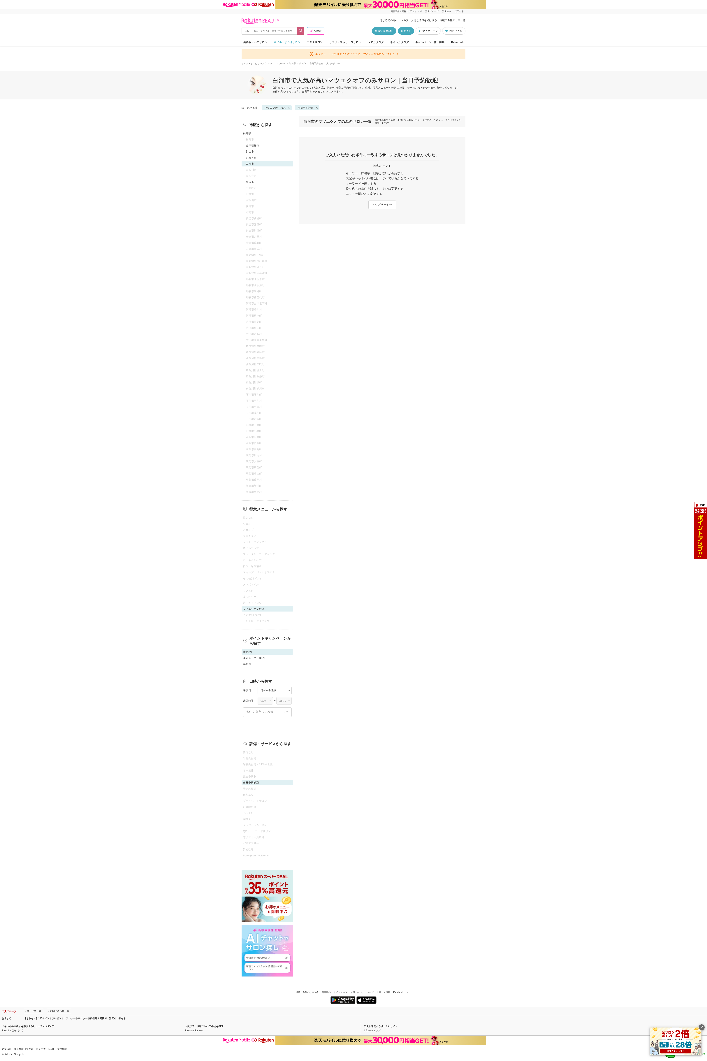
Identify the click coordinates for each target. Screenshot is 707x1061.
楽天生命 (446, 11)
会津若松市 (252, 145)
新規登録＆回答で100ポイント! (406, 11)
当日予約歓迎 (316, 63)
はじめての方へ (389, 20)
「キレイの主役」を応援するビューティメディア (28, 1026)
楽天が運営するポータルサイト (381, 1026)
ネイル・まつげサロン (287, 42)
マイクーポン (430, 30)
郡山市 (250, 151)
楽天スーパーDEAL (254, 657)
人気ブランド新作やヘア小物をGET (204, 1026)
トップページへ (382, 204)
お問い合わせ (357, 992)
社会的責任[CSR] (45, 1049)
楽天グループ (432, 11)
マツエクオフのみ (277, 63)
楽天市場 (459, 11)
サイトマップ (340, 992)
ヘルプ (404, 20)
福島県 (292, 63)
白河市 (302, 63)
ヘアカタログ (376, 42)
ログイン (406, 30)
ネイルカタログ (399, 42)
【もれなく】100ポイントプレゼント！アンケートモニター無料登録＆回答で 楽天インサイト (75, 1018)
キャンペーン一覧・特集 (430, 42)
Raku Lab (457, 42)
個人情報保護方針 (23, 1049)
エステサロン (315, 42)
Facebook (398, 992)
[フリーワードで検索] (300, 31)
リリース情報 (383, 992)
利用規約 (326, 992)
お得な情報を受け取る (424, 20)
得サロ (247, 664)
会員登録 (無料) (384, 30)
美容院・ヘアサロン (255, 42)
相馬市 (250, 181)
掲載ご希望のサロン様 (452, 20)
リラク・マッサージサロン (345, 42)
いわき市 (251, 157)
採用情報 (62, 1049)
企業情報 (6, 1049)
